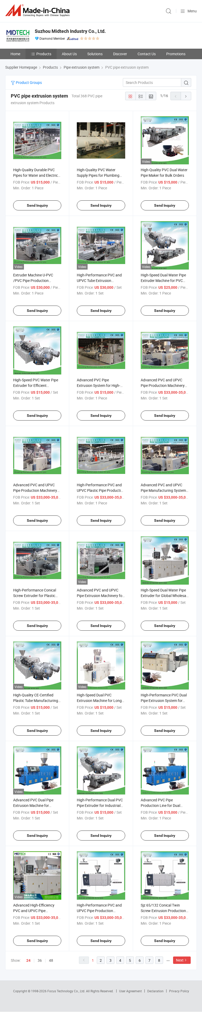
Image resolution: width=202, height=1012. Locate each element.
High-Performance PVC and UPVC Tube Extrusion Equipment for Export (99, 280)
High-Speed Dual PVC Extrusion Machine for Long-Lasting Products (100, 700)
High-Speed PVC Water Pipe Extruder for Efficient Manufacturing (35, 385)
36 (40, 960)
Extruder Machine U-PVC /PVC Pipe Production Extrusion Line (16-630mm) (35, 280)
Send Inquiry (37, 205)
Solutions (95, 53)
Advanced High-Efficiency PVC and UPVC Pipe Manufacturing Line (33, 911)
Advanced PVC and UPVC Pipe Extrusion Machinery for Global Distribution (100, 596)
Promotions (175, 53)
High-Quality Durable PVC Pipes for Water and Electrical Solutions (37, 175)
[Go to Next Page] (186, 96)
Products (43, 53)
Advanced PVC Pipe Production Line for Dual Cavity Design (160, 805)
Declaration (155, 991)
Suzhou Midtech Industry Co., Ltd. (70, 31)
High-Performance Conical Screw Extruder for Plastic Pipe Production (34, 596)
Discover (120, 53)
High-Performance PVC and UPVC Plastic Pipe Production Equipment (101, 490)
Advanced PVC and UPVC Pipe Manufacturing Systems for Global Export (164, 490)
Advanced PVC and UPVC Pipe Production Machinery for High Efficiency (35, 490)
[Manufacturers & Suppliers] (38, 10)
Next (180, 960)
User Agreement (130, 991)
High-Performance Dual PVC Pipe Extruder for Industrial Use (100, 805)
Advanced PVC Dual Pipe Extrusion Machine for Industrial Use (33, 805)
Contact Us (147, 53)
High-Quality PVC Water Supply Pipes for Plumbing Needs (98, 175)
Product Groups (28, 82)
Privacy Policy (179, 991)
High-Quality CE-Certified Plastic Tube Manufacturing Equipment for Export (35, 700)
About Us (69, 53)
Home (15, 53)
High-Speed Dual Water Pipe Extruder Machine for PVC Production (163, 280)
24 (28, 960)
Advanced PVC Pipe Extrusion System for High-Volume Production (98, 385)
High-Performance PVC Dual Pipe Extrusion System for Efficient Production (164, 700)
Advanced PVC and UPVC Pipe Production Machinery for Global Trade (163, 385)
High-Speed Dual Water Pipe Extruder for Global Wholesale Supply (165, 596)
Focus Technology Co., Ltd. (66, 991)
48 (51, 960)
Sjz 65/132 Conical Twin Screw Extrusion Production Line (163, 911)
